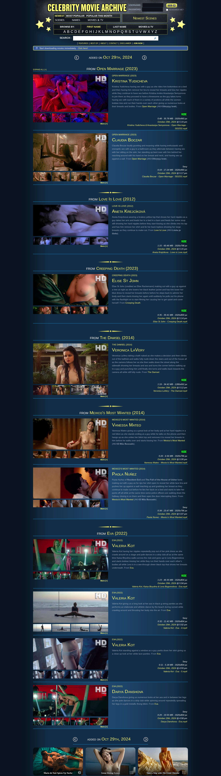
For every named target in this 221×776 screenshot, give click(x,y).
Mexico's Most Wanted (174, 440)
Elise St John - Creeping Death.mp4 (170, 321)
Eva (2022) (117, 533)
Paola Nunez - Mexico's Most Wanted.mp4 (167, 517)
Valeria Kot (123, 545)
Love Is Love (160, 230)
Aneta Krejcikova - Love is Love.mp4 (169, 252)
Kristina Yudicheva (129, 80)
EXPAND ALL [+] (39, 70)
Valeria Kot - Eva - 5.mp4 (175, 671)
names (76, 20)
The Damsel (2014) (117, 337)
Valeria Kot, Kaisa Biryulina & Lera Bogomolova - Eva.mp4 (159, 586)
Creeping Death (132, 303)
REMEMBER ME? (176, 10)
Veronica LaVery (128, 349)
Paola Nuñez (124, 473)
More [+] (103, 124)
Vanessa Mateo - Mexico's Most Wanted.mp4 (165, 462)
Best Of (94, 43)
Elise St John (125, 280)
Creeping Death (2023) (117, 268)
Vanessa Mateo (126, 424)
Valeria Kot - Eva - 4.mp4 (175, 628)
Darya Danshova (127, 691)
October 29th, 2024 (167, 122)
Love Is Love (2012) (117, 199)
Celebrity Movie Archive (87, 8)
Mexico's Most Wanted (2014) (117, 412)
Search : (66, 38)
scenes (59, 20)
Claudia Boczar (127, 139)
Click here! (83, 48)
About (103, 43)
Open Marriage (149, 106)
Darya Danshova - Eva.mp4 (174, 721)
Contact (113, 43)
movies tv (95, 20)
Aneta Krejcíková (128, 211)
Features (83, 43)
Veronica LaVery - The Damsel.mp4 (170, 391)
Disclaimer (125, 43)
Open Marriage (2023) (117, 68)
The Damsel (153, 372)
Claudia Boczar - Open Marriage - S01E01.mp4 (164, 176)
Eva (132, 568)
